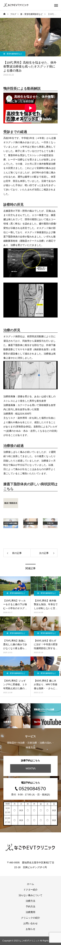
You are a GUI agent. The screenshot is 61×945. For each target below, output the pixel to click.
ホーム (30, 884)
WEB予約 (31, 768)
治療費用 (30, 912)
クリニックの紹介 (30, 917)
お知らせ (30, 929)
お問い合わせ (30, 923)
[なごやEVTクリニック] (16, 5)
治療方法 (30, 900)
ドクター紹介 (30, 889)
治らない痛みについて (30, 895)
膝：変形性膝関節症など (12, 54)
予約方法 (30, 906)
